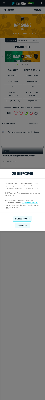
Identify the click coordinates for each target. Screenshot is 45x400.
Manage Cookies (22, 219)
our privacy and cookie (30, 203)
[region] (22, 200)
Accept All (22, 225)
